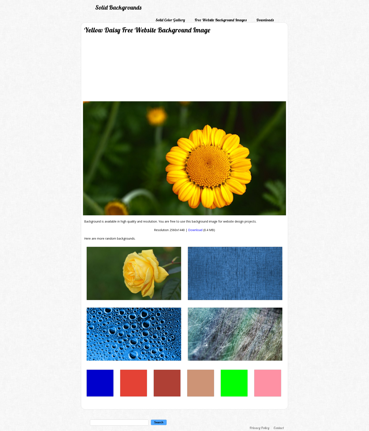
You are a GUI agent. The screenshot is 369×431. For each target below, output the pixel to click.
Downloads (265, 19)
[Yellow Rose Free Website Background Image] (133, 299)
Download (195, 230)
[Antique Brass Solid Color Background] (200, 395)
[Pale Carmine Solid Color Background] (167, 395)
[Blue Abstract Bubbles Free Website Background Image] (133, 360)
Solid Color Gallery (170, 19)
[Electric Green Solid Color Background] (234, 395)
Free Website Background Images (221, 19)
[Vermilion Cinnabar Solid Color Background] (133, 395)
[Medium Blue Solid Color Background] (100, 395)
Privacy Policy (259, 428)
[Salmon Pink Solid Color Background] (267, 395)
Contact (279, 428)
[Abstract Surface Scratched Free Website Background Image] (235, 360)
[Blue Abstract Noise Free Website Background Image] (235, 299)
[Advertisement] (184, 69)
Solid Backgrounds (118, 7)
